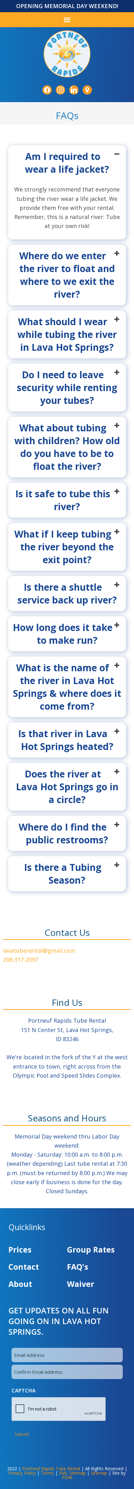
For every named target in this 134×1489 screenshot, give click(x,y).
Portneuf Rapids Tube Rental (51, 1469)
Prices (19, 1249)
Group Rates (91, 1249)
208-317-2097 (20, 959)
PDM (67, 1477)
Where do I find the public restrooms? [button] (63, 833)
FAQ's (77, 1266)
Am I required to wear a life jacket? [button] (67, 163)
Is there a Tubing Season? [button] (62, 873)
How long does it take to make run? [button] (62, 634)
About (20, 1283)
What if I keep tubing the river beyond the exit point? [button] (64, 547)
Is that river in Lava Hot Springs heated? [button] (65, 740)
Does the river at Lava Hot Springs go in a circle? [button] (67, 786)
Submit (22, 1434)
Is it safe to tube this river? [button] (62, 500)
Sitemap (99, 1473)
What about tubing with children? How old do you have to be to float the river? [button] (67, 447)
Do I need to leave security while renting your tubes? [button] (67, 387)
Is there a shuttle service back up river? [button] (67, 593)
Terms (47, 1473)
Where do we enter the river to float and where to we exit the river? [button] (67, 274)
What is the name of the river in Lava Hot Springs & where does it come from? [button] (67, 686)
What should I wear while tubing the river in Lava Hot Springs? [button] (67, 334)
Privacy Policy (22, 1473)
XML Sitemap (72, 1473)
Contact (23, 1266)
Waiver (80, 1283)
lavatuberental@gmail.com (39, 950)
